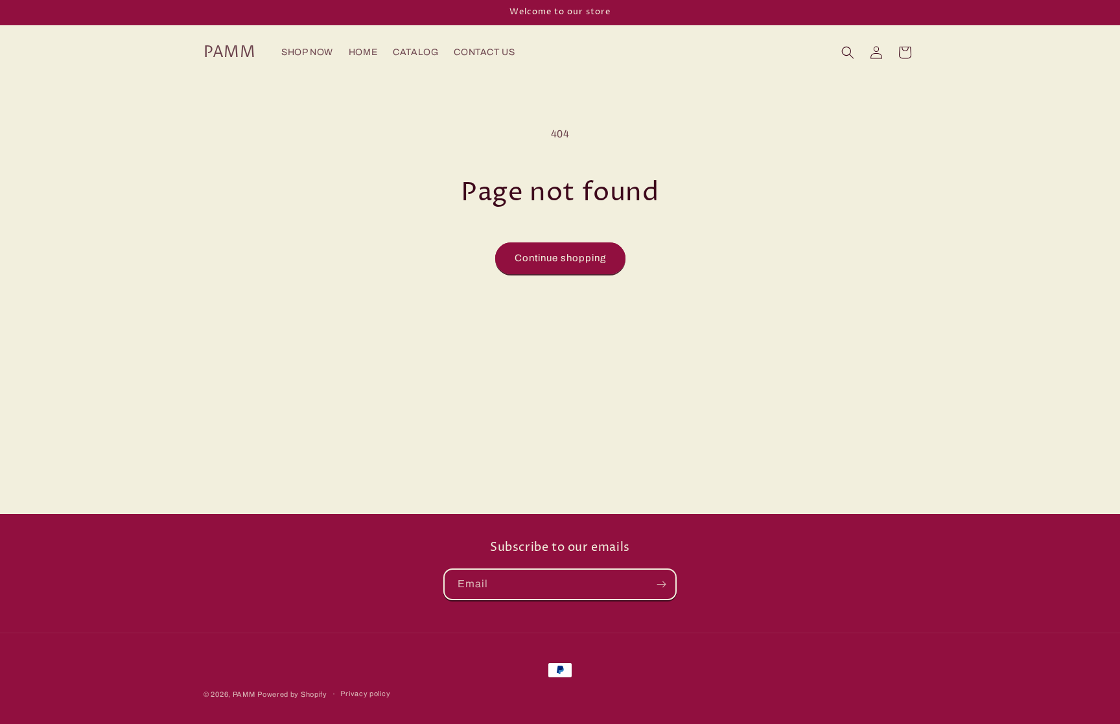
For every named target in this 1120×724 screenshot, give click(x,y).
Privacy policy (365, 693)
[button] (848, 52)
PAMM (244, 694)
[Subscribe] (661, 584)
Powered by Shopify (292, 694)
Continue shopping (560, 258)
